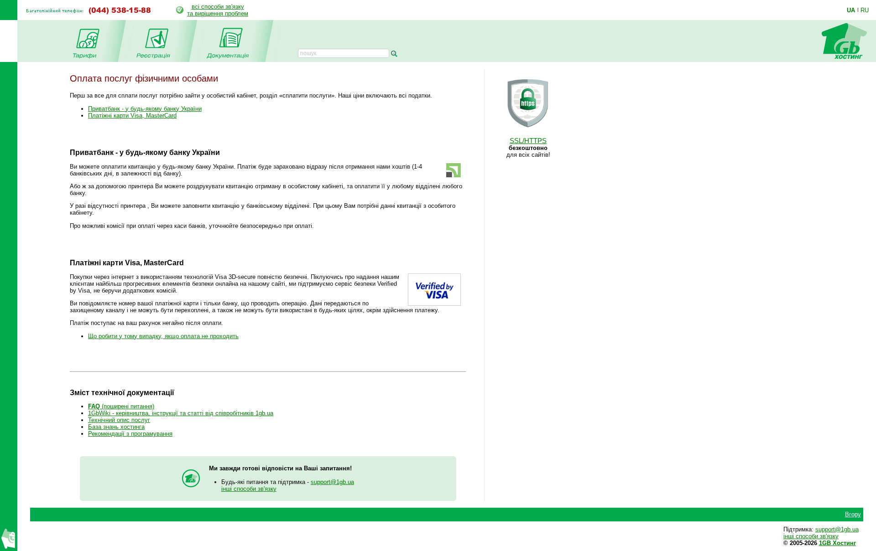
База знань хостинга (116, 426)
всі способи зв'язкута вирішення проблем (217, 10)
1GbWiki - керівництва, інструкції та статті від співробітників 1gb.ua (180, 413)
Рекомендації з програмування (130, 433)
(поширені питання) (121, 406)
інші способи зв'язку (248, 488)
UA (851, 10)
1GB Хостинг (837, 543)
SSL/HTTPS (528, 140)
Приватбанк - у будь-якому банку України (145, 108)
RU (864, 10)
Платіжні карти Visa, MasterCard (132, 115)
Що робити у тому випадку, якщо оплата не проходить (163, 336)
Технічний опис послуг (119, 420)
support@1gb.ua (332, 482)
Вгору (853, 514)
